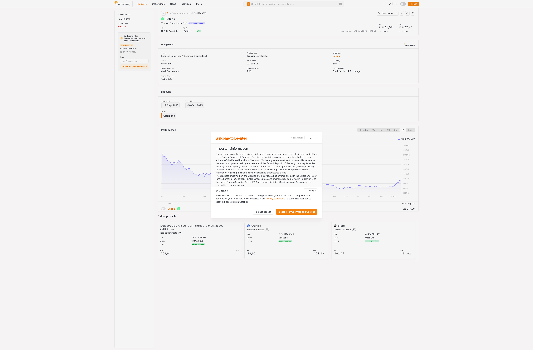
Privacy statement (275, 198)
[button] (310, 190)
